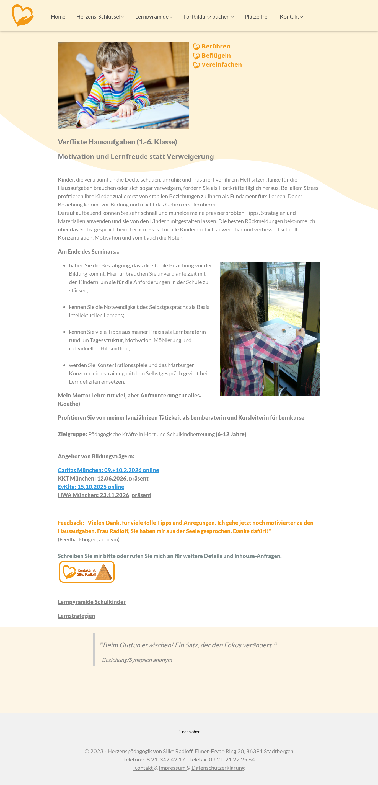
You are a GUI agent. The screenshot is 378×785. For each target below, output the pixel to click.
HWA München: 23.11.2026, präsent (104, 495)
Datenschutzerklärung (218, 767)
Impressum (173, 767)
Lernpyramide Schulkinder (92, 601)
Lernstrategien (76, 615)
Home (58, 16)
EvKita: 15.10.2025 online (91, 486)
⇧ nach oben (189, 731)
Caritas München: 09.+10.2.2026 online (108, 470)
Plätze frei (257, 16)
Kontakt (143, 767)
